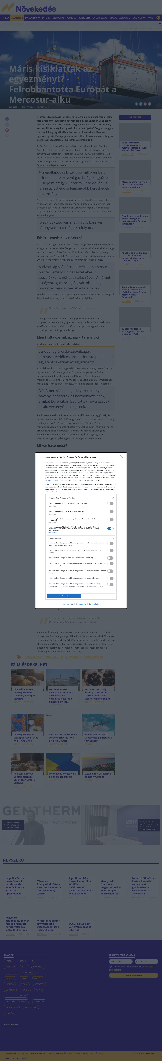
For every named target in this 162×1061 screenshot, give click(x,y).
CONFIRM (64, 595)
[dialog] (81, 531)
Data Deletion (67, 604)
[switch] (110, 503)
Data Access (81, 604)
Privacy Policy (94, 604)
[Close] (122, 457)
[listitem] (81, 498)
